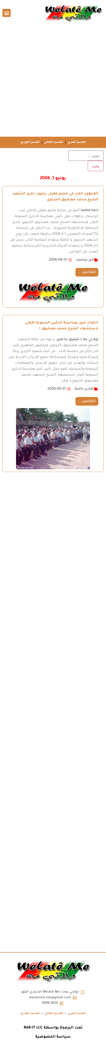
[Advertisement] (53, 81)
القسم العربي (77, 142)
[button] (6, 13)
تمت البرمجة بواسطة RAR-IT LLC (53, 1028)
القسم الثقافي (53, 142)
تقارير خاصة (84, 389)
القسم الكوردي (30, 142)
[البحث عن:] (86, 155)
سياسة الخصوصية (53, 1037)
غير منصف (85, 260)
